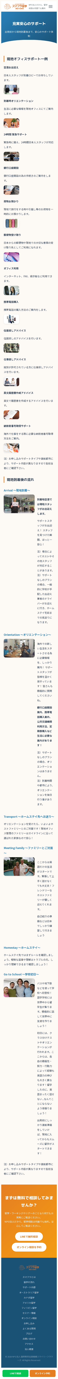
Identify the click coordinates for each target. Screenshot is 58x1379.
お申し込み (29, 1323)
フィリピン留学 (29, 1307)
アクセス (29, 1343)
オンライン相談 (29, 1318)
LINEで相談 (15, 1373)
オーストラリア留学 (29, 1292)
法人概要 (29, 1349)
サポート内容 (29, 1287)
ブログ (29, 1333)
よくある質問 (29, 1328)
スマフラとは (29, 1277)
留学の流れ (29, 1282)
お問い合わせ (29, 1338)
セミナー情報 (29, 1312)
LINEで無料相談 (29, 1236)
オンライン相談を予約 (29, 1247)
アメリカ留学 (29, 1302)
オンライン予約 (42, 1373)
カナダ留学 (29, 1297)
